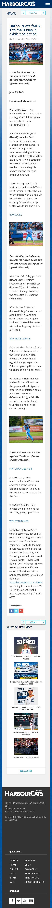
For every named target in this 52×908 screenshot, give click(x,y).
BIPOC (28, 865)
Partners (30, 860)
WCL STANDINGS (18, 521)
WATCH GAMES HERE (20, 468)
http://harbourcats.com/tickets (25, 582)
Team (13, 865)
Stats (13, 878)
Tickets (14, 860)
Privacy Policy (32, 873)
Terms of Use (32, 878)
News (13, 873)
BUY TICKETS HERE (19, 338)
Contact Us (31, 869)
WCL (12, 882)
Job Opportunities (34, 882)
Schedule (15, 869)
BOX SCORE (15, 214)
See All (33, 13)
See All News (26, 771)
